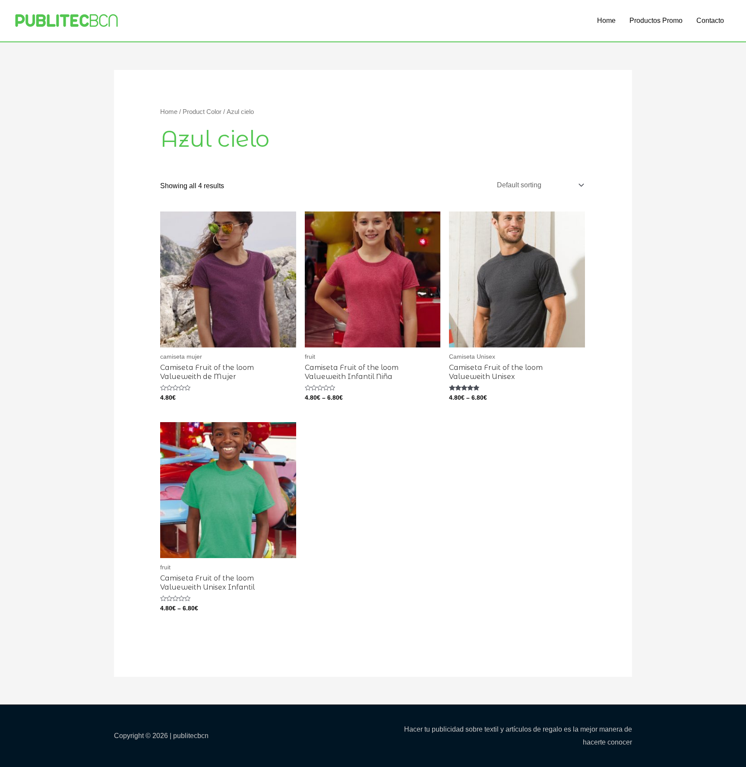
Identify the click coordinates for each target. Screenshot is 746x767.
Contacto (710, 20)
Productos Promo (656, 20)
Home (606, 20)
